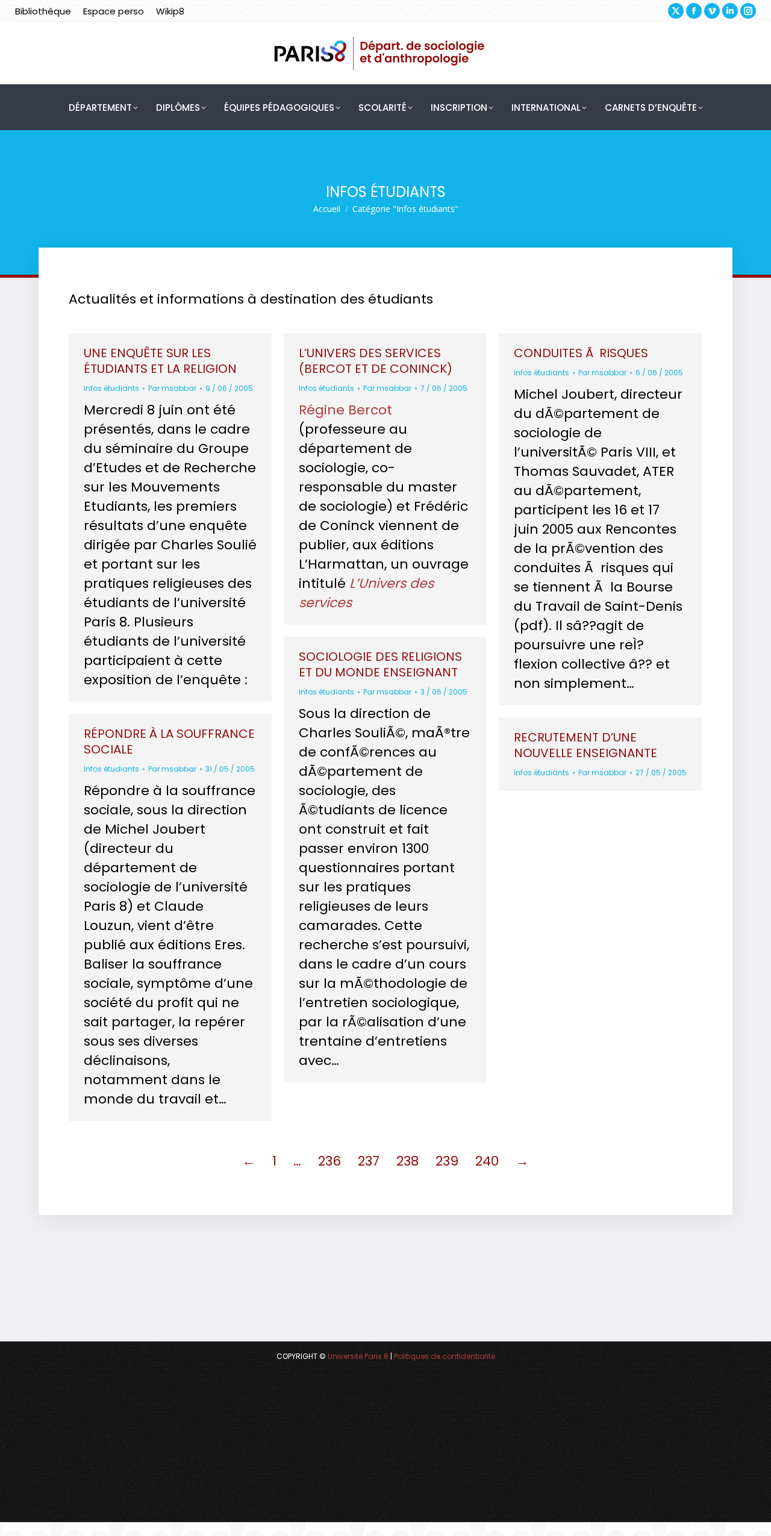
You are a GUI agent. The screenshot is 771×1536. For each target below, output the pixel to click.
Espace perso (113, 11)
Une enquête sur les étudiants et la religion (160, 361)
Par (172, 388)
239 (446, 1161)
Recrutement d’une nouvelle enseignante (585, 745)
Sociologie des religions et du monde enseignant (380, 664)
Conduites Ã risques (581, 353)
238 (407, 1161)
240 (487, 1161)
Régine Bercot (345, 410)
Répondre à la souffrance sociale (169, 741)
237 (368, 1161)
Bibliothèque (43, 11)
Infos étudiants (111, 388)
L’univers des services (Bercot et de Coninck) (375, 361)
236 (329, 1161)
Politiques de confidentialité (444, 1356)
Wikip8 (170, 11)
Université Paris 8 (358, 1356)
